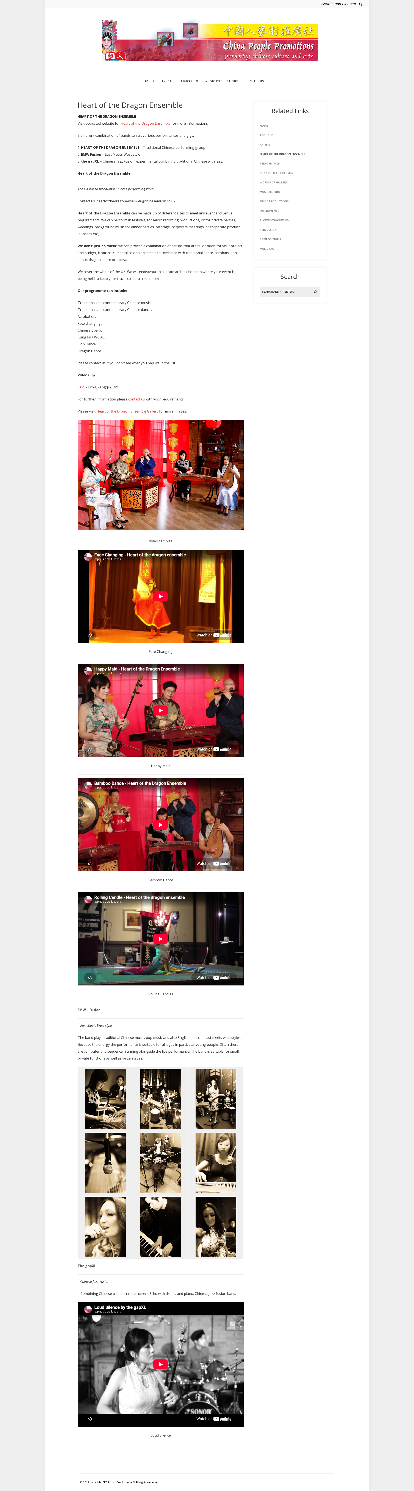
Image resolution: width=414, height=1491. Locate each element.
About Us (266, 135)
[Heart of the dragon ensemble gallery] (161, 529)
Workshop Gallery (274, 182)
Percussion (268, 230)
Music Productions (221, 81)
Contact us (255, 81)
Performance (270, 163)
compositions (270, 239)
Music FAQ (267, 249)
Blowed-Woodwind (274, 220)
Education (189, 81)
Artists (265, 144)
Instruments (269, 211)
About (149, 81)
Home (264, 125)
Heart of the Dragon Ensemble (146, 123)
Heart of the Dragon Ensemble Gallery (127, 411)
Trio (81, 387)
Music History (270, 192)
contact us (136, 399)
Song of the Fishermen (276, 173)
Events (168, 81)
